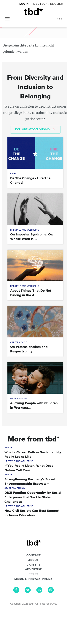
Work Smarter (18, 399)
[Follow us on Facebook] (16, 592)
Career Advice (18, 342)
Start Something (14, 488)
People (8, 448)
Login (24, 3)
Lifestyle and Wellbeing (24, 230)
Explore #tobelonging (32, 129)
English (56, 3)
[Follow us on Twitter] (28, 592)
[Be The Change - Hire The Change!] (35, 153)
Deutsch (40, 3)
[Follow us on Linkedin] (39, 592)
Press (33, 574)
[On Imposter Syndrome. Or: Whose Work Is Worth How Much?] (35, 209)
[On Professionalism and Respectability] (35, 321)
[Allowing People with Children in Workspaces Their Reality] (35, 378)
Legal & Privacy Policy (33, 579)
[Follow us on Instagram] (51, 592)
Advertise (33, 569)
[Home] (33, 11)
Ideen (13, 174)
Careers (33, 565)
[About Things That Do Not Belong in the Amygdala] (35, 265)
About (33, 560)
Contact (33, 555)
